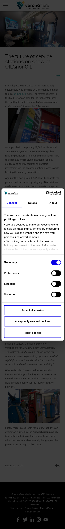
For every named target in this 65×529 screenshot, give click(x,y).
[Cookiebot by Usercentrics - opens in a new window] (46, 193)
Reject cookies (32, 332)
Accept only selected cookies (32, 321)
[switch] (56, 273)
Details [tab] (32, 202)
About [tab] (53, 202)
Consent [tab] (12, 202)
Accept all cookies (32, 310)
